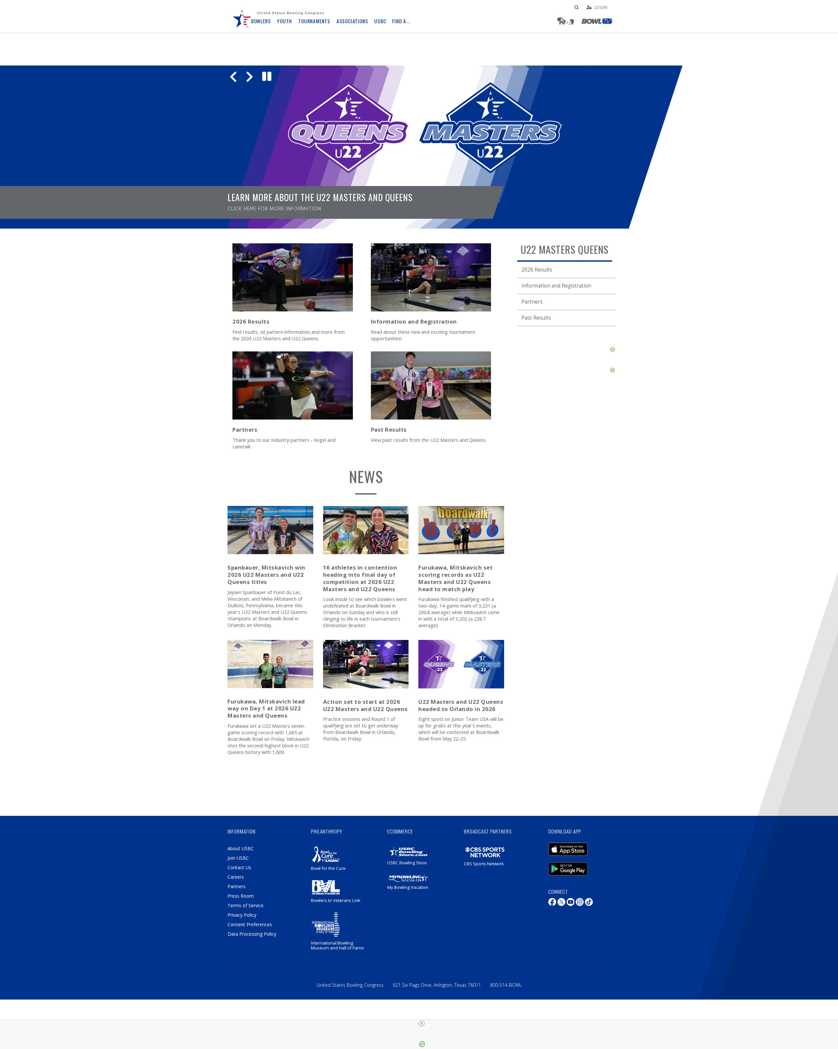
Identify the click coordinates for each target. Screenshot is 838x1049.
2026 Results (536, 269)
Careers (236, 877)
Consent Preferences (250, 924)
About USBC (241, 848)
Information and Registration (556, 285)
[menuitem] (242, 16)
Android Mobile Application (577, 865)
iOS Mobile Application (577, 846)
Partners (532, 301)
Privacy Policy (242, 915)
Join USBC (238, 858)
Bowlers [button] (261, 21)
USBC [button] (380, 21)
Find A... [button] (401, 21)
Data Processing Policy (252, 934)
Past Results (536, 317)
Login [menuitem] (601, 7)
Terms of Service (246, 905)
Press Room (241, 896)
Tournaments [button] (314, 21)
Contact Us (239, 867)
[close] (422, 1023)
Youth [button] (284, 21)
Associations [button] (352, 21)
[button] (233, 76)
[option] (419, 147)
